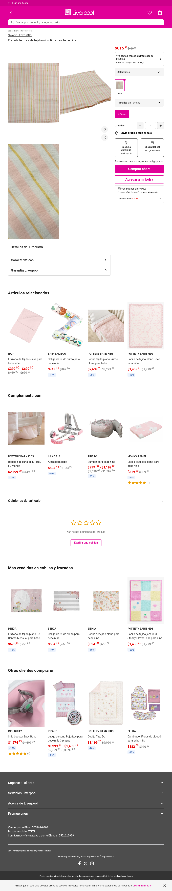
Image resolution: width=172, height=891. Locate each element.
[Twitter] (85, 863)
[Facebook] (79, 863)
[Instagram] (92, 863)
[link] (26, 338)
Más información (143, 885)
